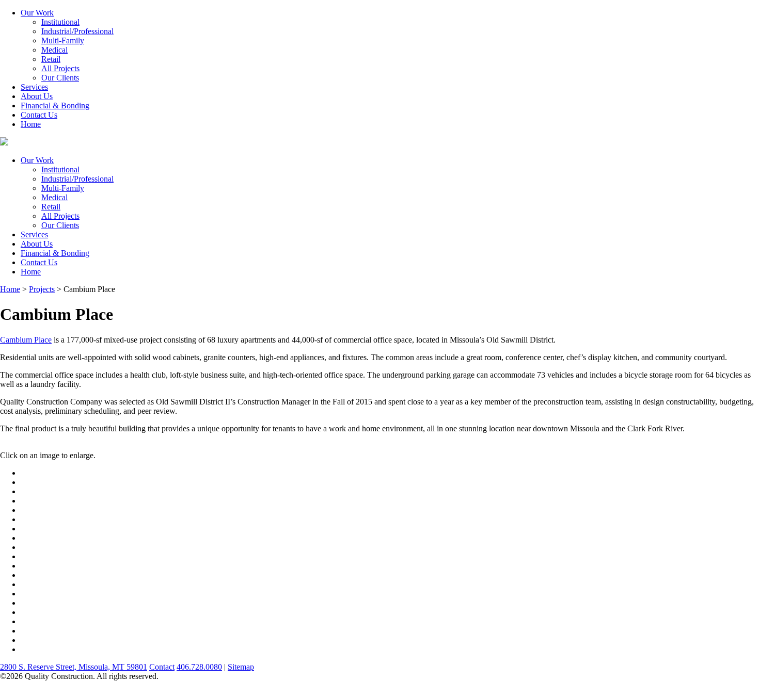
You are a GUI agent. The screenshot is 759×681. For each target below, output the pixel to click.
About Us (37, 96)
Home (31, 124)
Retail (50, 59)
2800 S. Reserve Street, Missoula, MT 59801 (73, 666)
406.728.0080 (199, 666)
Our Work (37, 12)
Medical (54, 49)
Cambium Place (26, 339)
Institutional (60, 22)
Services (34, 87)
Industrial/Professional (77, 31)
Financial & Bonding (55, 105)
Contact (162, 666)
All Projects (60, 68)
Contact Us (39, 114)
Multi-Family (62, 40)
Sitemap (241, 666)
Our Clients (60, 77)
